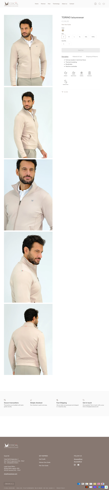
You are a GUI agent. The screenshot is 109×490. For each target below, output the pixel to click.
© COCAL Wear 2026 (9, 488)
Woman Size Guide (44, 462)
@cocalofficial (78, 459)
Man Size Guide (66, 25)
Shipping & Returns (92, 56)
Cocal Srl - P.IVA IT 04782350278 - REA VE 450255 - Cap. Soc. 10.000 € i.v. (36, 488)
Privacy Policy (61, 488)
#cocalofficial (78, 462)
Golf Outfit (42, 459)
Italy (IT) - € (8, 483)
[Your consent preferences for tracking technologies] (106, 487)
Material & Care (77, 56)
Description (65, 56)
